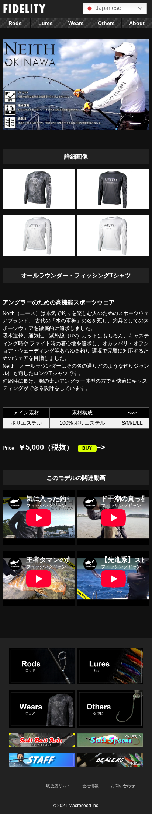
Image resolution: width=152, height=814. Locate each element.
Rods (15, 23)
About (137, 23)
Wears (76, 23)
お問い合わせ (123, 785)
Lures (45, 23)
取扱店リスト (58, 785)
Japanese (107, 8)
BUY (87, 448)
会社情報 (90, 785)
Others (106, 23)
